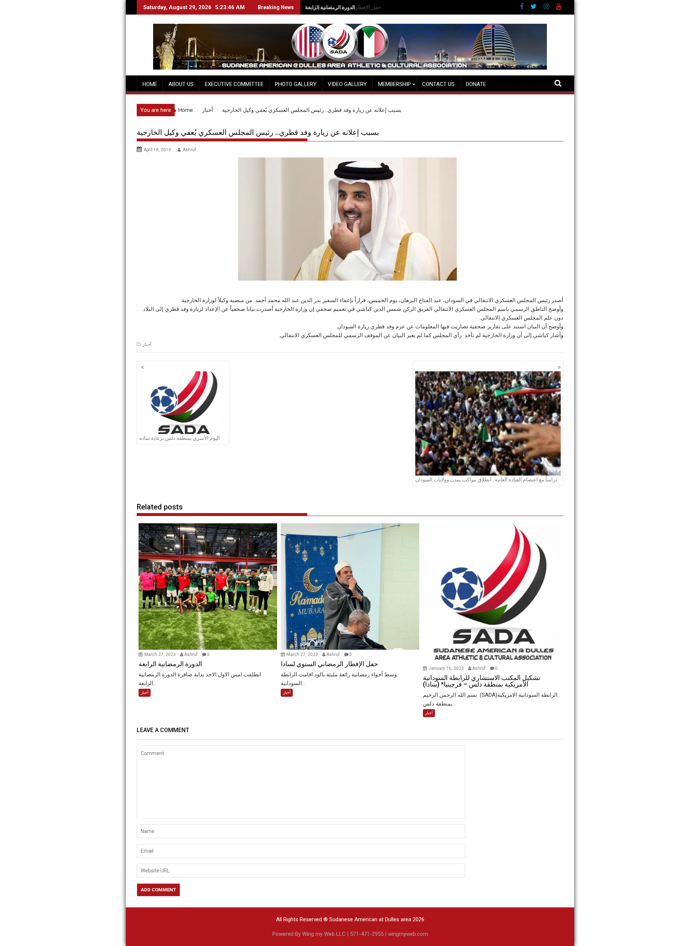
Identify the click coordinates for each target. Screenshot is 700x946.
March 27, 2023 (160, 654)
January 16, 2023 (447, 668)
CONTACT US (438, 84)
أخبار (147, 344)
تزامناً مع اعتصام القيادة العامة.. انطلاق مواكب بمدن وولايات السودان (486, 479)
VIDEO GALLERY (347, 84)
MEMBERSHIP (394, 84)
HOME (150, 84)
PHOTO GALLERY (295, 84)
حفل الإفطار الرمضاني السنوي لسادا (343, 7)
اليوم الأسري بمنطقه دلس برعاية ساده (179, 438)
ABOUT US (181, 84)
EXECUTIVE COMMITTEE (234, 84)
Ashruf (189, 149)
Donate (476, 84)
